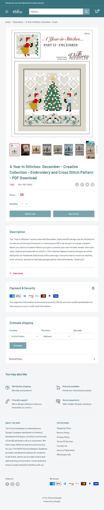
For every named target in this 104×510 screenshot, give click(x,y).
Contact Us (62, 446)
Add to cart (30, 213)
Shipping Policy (64, 428)
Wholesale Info (64, 454)
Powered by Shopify (52, 501)
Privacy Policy (63, 437)
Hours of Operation (66, 450)
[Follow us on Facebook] (7, 484)
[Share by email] (92, 184)
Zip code (77, 330)
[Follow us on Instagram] (12, 484)
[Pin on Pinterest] (82, 184)
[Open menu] (6, 12)
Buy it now (74, 213)
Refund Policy (15, 359)
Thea (12, 184)
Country (13, 330)
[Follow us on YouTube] (18, 484)
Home (7, 22)
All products (18, 22)
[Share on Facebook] (77, 184)
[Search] (86, 12)
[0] (96, 11)
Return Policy (63, 432)
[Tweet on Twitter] (87, 184)
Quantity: (14, 203)
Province (46, 330)
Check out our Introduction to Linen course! (24, 3)
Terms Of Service (65, 441)
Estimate (18, 345)
